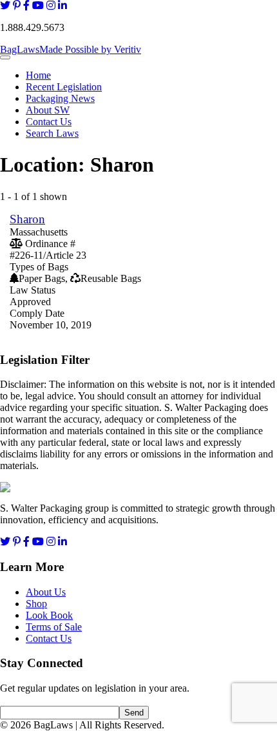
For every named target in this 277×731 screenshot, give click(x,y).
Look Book (49, 615)
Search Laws (52, 133)
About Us (46, 591)
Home (38, 75)
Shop (36, 603)
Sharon (27, 219)
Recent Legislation (64, 86)
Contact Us (49, 121)
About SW (48, 110)
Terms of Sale (54, 626)
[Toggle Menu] (5, 57)
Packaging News (60, 98)
